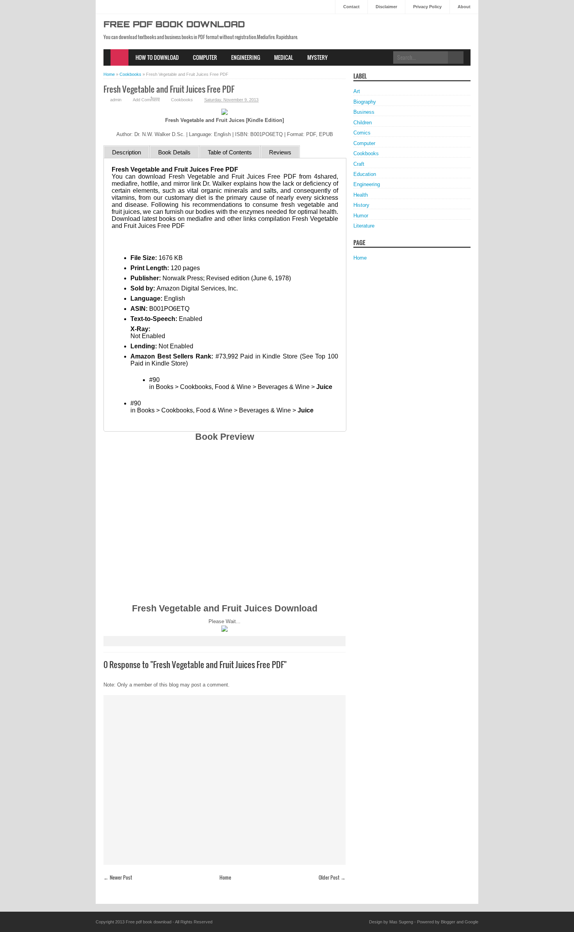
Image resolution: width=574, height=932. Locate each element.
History (361, 205)
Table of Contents (230, 152)
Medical (283, 57)
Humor (360, 216)
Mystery (317, 57)
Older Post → (332, 877)
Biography (364, 102)
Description (126, 152)
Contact (351, 6)
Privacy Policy (427, 6)
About (464, 6)
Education (364, 174)
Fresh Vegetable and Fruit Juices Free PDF (168, 89)
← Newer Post (117, 877)
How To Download (157, 57)
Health (360, 195)
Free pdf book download (174, 25)
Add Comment (146, 99)
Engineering (245, 57)
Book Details (174, 152)
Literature (363, 226)
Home (119, 57)
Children (362, 122)
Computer (205, 57)
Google (471, 921)
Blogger (448, 921)
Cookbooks (182, 99)
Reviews (280, 152)
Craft (358, 164)
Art (356, 91)
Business (363, 112)
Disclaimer (386, 6)
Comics (362, 133)
